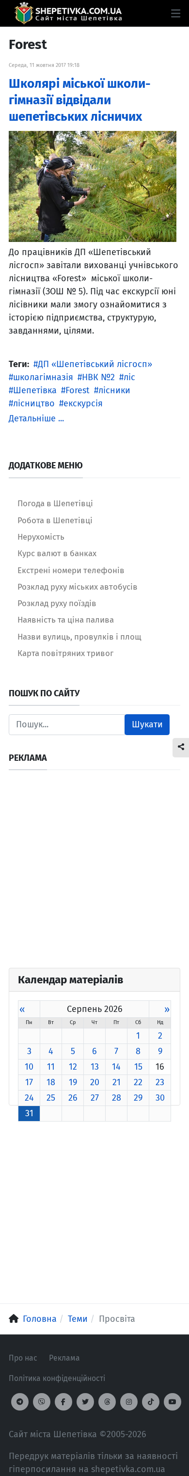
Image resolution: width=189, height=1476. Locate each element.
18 (51, 1082)
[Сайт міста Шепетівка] (68, 13)
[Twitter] (85, 1402)
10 (29, 1066)
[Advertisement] (94, 873)
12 (73, 1066)
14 (116, 1066)
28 (116, 1097)
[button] (175, 13)
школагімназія (43, 377)
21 (116, 1082)
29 (138, 1097)
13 (95, 1066)
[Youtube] (172, 1402)
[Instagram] (129, 1402)
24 (29, 1097)
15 (138, 1066)
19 (73, 1082)
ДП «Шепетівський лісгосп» (95, 364)
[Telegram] (20, 1402)
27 (95, 1097)
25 (51, 1097)
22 (138, 1082)
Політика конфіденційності (57, 1378)
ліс (129, 377)
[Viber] (41, 1402)
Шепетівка (35, 390)
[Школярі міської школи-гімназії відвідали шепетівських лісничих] (92, 185)
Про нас (23, 1358)
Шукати (147, 724)
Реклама (64, 1358)
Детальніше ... (36, 418)
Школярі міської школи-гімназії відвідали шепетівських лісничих (80, 100)
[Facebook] (63, 1402)
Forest (77, 390)
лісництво (34, 403)
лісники (114, 390)
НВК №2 (98, 377)
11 (51, 1066)
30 (160, 1097)
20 (94, 1082)
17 (29, 1082)
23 (160, 1082)
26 (73, 1097)
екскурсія (83, 403)
